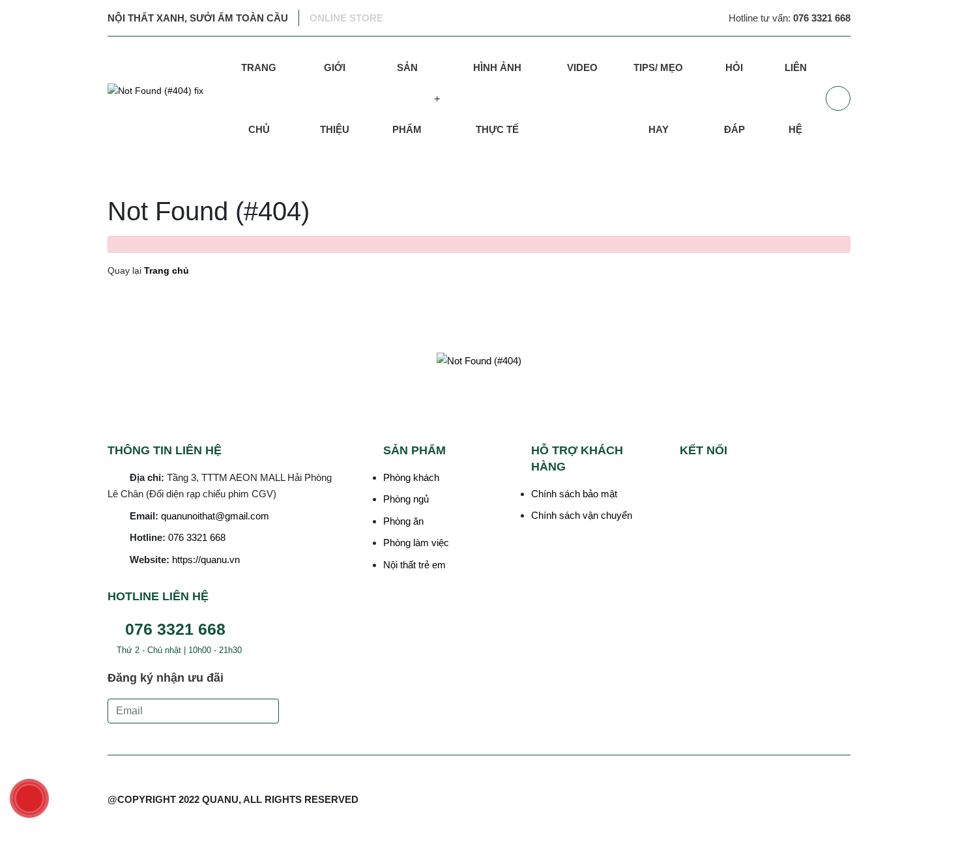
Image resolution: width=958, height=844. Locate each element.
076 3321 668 (196, 537)
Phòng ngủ (406, 498)
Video (582, 67)
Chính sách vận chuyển (581, 515)
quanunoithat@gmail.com (215, 515)
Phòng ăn (403, 521)
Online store (346, 17)
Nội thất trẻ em (414, 564)
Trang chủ (258, 98)
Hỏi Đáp (734, 98)
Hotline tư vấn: (789, 17)
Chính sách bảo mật (574, 493)
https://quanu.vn (206, 559)
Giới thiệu (334, 98)
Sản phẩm (407, 98)
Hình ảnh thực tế (497, 98)
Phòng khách (411, 477)
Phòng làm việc (416, 542)
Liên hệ (796, 98)
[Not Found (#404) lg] (164, 98)
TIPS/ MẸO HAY (658, 98)
